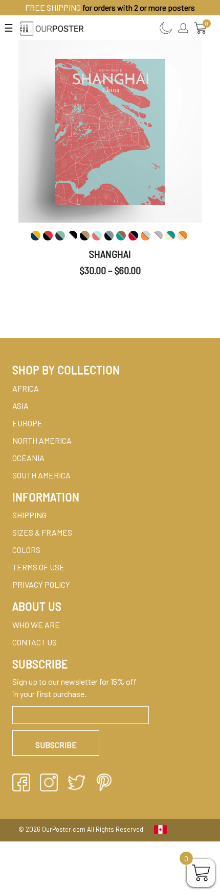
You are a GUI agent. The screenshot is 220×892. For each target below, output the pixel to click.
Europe (27, 423)
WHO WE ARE (36, 625)
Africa (25, 388)
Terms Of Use (38, 567)
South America (41, 475)
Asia (20, 406)
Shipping (29, 515)
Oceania (28, 458)
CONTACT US (34, 642)
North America (42, 440)
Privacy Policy (41, 584)
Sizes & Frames (42, 532)
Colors (26, 550)
